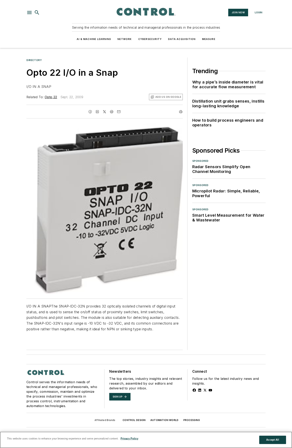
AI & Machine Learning (94, 39)
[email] (119, 112)
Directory (34, 60)
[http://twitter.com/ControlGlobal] (205, 390)
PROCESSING (191, 420)
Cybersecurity (150, 39)
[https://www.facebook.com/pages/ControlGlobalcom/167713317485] (194, 390)
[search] (37, 13)
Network (124, 39)
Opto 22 (51, 97)
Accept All (272, 439)
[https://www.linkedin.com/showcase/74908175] (200, 390)
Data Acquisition (181, 39)
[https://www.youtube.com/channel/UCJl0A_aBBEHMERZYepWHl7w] (210, 390)
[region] (146, 440)
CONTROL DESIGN (134, 420)
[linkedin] (97, 112)
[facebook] (90, 112)
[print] (181, 112)
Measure (208, 39)
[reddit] (112, 112)
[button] (29, 13)
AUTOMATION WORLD (164, 420)
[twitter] (104, 112)
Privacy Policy (129, 438)
